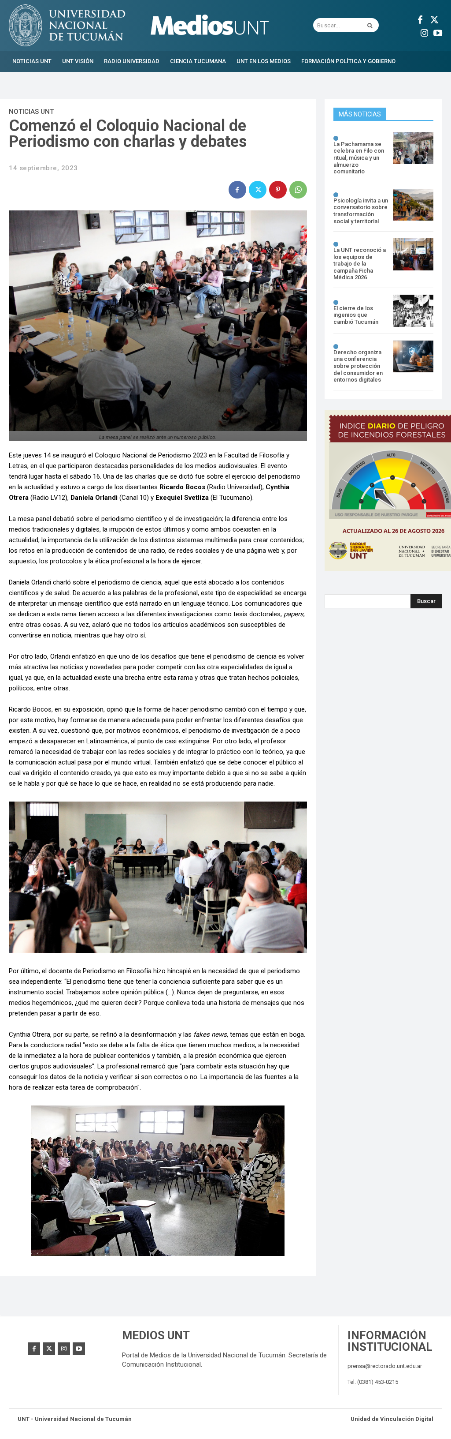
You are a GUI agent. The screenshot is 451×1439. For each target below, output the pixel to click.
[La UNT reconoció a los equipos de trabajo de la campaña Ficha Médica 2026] (413, 254)
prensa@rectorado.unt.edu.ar (384, 1366)
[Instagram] (424, 31)
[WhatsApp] (298, 190)
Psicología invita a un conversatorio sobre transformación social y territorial (360, 211)
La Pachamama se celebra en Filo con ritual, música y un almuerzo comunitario (358, 158)
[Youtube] (437, 31)
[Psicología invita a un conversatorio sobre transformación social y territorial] (413, 205)
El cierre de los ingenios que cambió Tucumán (355, 315)
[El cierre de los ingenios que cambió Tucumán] (413, 311)
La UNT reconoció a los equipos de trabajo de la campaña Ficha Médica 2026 (359, 264)
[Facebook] (420, 18)
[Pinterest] (278, 190)
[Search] (370, 25)
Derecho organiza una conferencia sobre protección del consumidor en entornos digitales (358, 366)
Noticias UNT (31, 112)
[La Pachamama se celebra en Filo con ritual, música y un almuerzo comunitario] (413, 148)
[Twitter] (433, 18)
